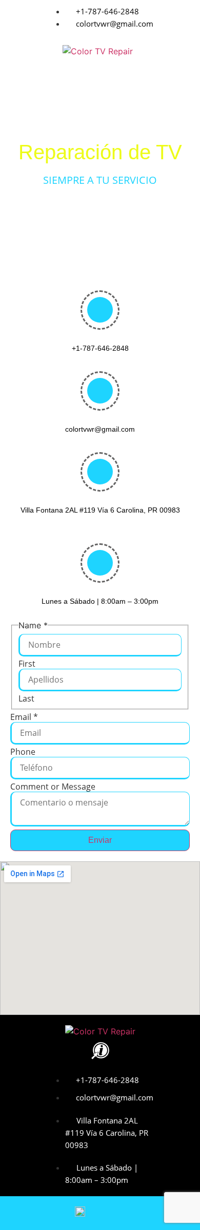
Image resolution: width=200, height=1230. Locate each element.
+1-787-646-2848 (100, 348)
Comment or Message (52, 786)
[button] (100, 79)
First (26, 664)
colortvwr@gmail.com (100, 429)
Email (24, 717)
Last (26, 698)
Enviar (100, 840)
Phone (22, 752)
